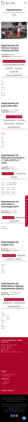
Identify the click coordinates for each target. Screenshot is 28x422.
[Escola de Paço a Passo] (26, 196)
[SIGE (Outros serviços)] (26, 216)
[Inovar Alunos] (26, 219)
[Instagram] (17, 416)
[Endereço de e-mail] (11, 416)
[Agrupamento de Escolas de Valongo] (8, 3)
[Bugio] (26, 202)
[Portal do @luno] (26, 211)
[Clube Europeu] (26, 199)
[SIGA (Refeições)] (26, 213)
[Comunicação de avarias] (26, 225)
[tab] (14, 61)
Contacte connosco (7, 390)
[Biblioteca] (26, 208)
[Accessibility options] (24, 418)
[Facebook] (14, 416)
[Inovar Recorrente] (26, 222)
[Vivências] (26, 205)
